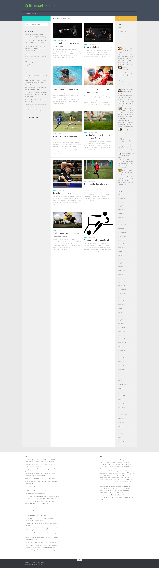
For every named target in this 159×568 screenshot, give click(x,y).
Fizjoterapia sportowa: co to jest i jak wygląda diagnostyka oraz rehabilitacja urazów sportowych (35, 48)
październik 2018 (123, 369)
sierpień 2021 (122, 297)
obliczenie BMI (124, 473)
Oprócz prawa (122, 31)
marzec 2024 (122, 228)
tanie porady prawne (122, 492)
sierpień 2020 (122, 342)
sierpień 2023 (122, 240)
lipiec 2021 (121, 301)
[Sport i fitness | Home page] (34, 5)
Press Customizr (43, 564)
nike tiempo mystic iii (113, 473)
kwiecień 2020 (122, 354)
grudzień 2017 (122, 407)
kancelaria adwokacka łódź (110, 468)
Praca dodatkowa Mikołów (120, 479)
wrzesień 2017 (122, 418)
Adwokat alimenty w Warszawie (107, 460)
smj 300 (127, 488)
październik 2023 (123, 232)
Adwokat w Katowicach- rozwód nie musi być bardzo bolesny (40, 542)
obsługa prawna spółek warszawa (107, 477)
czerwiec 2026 (122, 198)
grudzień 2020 (122, 327)
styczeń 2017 (122, 441)
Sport (54, 40)
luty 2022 (121, 274)
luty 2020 (121, 361)
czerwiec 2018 (122, 384)
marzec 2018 (122, 396)
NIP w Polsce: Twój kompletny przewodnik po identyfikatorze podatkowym (126, 110)
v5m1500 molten (114, 497)
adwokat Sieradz (121, 462)
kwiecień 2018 (122, 392)
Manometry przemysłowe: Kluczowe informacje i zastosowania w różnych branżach (34, 64)
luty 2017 (121, 437)
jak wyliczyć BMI (119, 466)
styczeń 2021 (122, 323)
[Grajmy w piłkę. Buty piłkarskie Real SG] (98, 169)
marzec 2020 (122, 358)
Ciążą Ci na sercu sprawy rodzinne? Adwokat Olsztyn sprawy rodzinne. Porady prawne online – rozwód (36, 94)
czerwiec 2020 (122, 350)
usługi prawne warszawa (112, 496)
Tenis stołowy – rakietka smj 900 (65, 193)
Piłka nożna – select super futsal (96, 240)
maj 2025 (121, 213)
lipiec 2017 (121, 426)
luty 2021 (121, 320)
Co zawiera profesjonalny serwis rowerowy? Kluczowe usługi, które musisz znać (35, 56)
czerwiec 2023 (122, 247)
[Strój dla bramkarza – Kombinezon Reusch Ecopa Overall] (67, 220)
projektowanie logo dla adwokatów (114, 482)
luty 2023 (121, 263)
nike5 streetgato (115, 471)
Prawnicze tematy (123, 35)
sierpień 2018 (122, 377)
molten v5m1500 (105, 471)
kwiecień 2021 (122, 312)
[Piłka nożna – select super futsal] (98, 223)
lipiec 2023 (121, 244)
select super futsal (116, 488)
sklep (124, 488)
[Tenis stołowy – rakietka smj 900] (67, 174)
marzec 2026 (122, 202)
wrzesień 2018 (122, 373)
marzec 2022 (122, 270)
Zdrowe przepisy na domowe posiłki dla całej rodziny (125, 172)
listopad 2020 (122, 331)
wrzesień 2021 (122, 293)
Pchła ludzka (118, 477)
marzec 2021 (122, 316)
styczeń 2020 (122, 365)
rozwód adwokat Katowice (123, 486)
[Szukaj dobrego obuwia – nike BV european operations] (98, 75)
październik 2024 (123, 225)
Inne (120, 27)
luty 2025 (121, 217)
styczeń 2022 (122, 278)
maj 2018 (121, 388)
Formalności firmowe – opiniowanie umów (35, 515)
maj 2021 (121, 308)
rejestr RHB (102, 486)
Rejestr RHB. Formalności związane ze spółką (36, 491)
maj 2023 (121, 251)
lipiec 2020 (121, 346)
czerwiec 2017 (122, 430)
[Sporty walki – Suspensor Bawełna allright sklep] (67, 30)
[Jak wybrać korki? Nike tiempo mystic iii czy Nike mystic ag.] (98, 120)
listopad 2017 (122, 411)
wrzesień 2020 (122, 339)
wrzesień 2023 (122, 236)
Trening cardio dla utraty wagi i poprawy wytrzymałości (126, 155)
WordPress (32, 564)
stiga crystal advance (110, 492)
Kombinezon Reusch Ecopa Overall (123, 468)
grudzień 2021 (122, 282)
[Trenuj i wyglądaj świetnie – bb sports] (98, 32)
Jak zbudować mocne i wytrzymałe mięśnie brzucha (125, 91)
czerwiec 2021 (122, 304)
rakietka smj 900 (115, 484)
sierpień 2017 (122, 422)
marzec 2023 (122, 259)
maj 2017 (121, 434)
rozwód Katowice (105, 488)
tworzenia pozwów (105, 495)
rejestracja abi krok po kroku (125, 484)
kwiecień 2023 (122, 255)
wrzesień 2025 (122, 209)
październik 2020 (123, 335)
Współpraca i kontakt (30, 13)
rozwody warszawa (110, 486)
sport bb (119, 490)
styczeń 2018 (122, 403)
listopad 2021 (122, 285)
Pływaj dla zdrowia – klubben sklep (66, 90)
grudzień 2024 (122, 221)
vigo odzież (122, 497)
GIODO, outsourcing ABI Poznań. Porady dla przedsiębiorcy (40, 478)
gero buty (112, 466)
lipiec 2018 (121, 380)
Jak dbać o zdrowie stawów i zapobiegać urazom (125, 50)
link (30, 85)
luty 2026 (121, 206)
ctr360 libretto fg (115, 464)
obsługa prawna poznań (121, 475)
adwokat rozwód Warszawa (112, 462)
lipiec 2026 (121, 194)
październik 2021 (123, 289)
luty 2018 (121, 399)
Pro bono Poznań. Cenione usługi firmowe (35, 493)
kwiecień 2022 (122, 266)
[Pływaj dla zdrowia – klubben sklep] (67, 75)
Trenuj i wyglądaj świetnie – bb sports (98, 47)
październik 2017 (123, 415)
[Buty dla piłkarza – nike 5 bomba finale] (67, 121)
